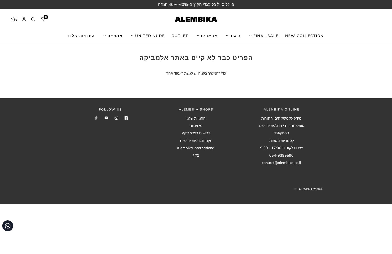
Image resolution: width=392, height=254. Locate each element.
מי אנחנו (196, 125)
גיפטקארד (281, 133)
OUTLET (180, 35)
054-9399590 (281, 155)
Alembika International (196, 148)
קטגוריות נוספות (281, 140)
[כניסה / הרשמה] (24, 19)
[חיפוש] (33, 19)
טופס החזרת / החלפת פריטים (281, 125)
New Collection (304, 35)
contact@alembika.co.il (281, 162)
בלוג (196, 155)
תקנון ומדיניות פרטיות (196, 140)
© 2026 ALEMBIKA (311, 189)
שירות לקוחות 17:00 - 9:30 (281, 148)
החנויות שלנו (81, 35)
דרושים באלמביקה (196, 133)
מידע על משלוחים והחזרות (281, 118)
